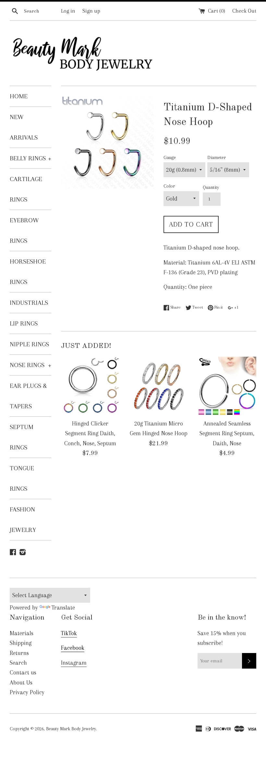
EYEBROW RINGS (24, 230)
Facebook (72, 648)
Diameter (216, 157)
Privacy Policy (27, 692)
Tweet (197, 307)
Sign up (91, 11)
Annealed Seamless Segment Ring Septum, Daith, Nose (227, 433)
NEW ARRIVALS (24, 127)
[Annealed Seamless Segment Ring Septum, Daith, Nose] (227, 386)
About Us (21, 682)
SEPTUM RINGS (21, 437)
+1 (235, 307)
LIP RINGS (24, 323)
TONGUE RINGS (22, 478)
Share (175, 307)
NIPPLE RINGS (29, 344)
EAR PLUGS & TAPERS (28, 396)
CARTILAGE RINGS (26, 189)
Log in (68, 11)
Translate (63, 607)
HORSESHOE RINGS (28, 272)
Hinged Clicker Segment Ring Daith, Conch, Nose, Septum (90, 433)
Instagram (74, 663)
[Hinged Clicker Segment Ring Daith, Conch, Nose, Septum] (90, 386)
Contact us (23, 672)
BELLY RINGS (30, 158)
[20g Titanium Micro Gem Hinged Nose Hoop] (158, 386)
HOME (19, 96)
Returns (19, 653)
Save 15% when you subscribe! (222, 638)
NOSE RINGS (30, 365)
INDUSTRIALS (29, 302)
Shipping (20, 643)
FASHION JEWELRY (23, 520)
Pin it (218, 307)
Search (18, 663)
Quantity (211, 187)
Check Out (244, 11)
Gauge (169, 157)
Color (169, 186)
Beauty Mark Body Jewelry (71, 728)
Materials (21, 633)
